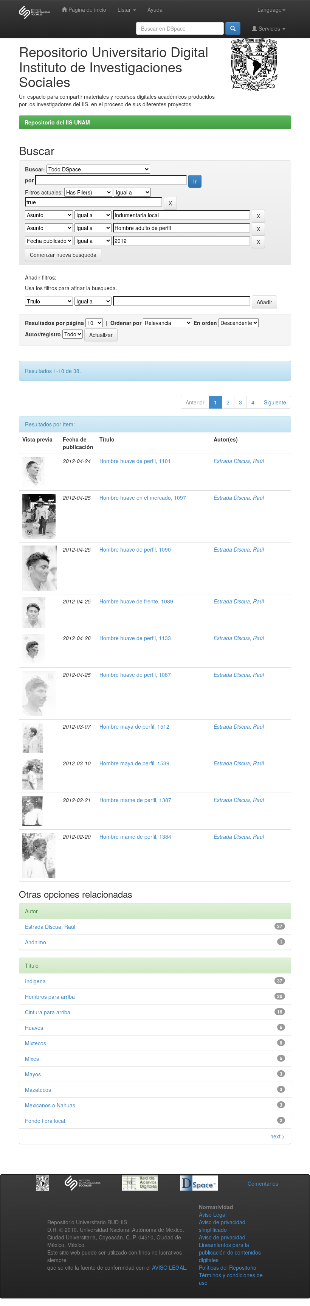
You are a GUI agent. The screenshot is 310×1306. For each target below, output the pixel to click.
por (29, 180)
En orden (205, 322)
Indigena (35, 981)
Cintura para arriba (47, 1012)
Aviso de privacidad (222, 1237)
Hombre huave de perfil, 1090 (135, 549)
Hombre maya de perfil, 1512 (134, 726)
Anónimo (35, 942)
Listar (125, 9)
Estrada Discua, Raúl (239, 461)
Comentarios (263, 1183)
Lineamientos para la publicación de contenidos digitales (230, 1252)
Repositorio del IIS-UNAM (57, 122)
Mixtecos (35, 1043)
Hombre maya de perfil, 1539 (134, 763)
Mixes (32, 1058)
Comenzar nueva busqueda (63, 254)
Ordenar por (125, 322)
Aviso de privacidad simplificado (222, 1225)
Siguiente (275, 402)
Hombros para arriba (50, 996)
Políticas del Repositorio (227, 1267)
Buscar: (35, 169)
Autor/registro (43, 334)
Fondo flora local (45, 1120)
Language (269, 9)
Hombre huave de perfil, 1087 (135, 674)
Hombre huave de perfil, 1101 (135, 461)
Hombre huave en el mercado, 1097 (142, 497)
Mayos (33, 1074)
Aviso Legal (212, 1214)
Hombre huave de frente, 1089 (136, 601)
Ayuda (155, 9)
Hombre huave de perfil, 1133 (135, 638)
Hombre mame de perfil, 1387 (135, 800)
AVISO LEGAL (169, 1267)
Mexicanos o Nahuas (50, 1105)
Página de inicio (86, 9)
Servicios (269, 28)
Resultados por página (54, 322)
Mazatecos (38, 1089)
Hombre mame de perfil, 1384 (135, 836)
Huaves (34, 1027)
